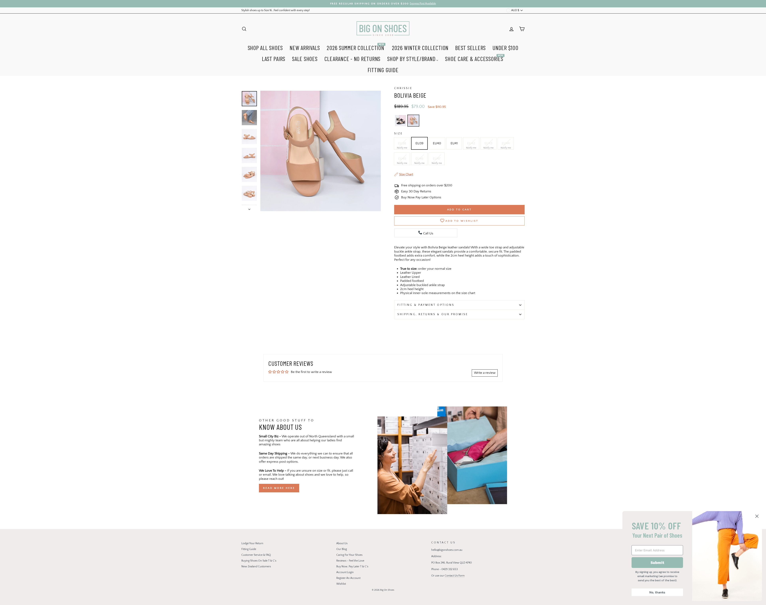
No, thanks (657, 592)
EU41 (454, 143)
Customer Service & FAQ (256, 555)
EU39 (419, 143)
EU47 (436, 158)
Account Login (345, 572)
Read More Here (279, 488)
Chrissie (403, 88)
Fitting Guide (248, 549)
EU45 (402, 158)
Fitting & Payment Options (425, 305)
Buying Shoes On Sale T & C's (258, 560)
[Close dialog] (756, 516)
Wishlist (341, 583)
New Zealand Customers (256, 566)
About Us (341, 543)
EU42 (471, 143)
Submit (657, 563)
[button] (401, 121)
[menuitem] (265, 47)
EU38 (402, 143)
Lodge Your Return (252, 543)
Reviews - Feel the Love (350, 560)
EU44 (506, 143)
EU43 (488, 143)
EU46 (419, 158)
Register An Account (348, 578)
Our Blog (341, 549)
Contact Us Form (455, 575)
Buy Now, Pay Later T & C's (352, 566)
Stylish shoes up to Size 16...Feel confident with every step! (275, 10)
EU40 (437, 143)
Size (398, 133)
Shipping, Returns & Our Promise (432, 314)
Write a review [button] (485, 373)
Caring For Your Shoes (349, 555)
